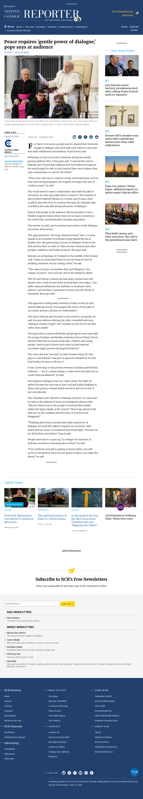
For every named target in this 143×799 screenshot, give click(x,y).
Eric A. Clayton (45, 524)
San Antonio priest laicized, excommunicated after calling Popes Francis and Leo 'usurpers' (121, 90)
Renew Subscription (105, 701)
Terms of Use (72, 782)
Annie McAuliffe (11, 528)
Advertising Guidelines (57, 782)
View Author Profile (11, 136)
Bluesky (63, 773)
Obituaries (9, 754)
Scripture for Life (12, 720)
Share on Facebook (80, 137)
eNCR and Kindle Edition (107, 715)
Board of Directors (104, 752)
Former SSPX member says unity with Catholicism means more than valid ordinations (121, 140)
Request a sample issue (106, 720)
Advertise (9, 758)
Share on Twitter (85, 137)
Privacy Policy (102, 742)
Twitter (69, 773)
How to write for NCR (59, 737)
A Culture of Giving (58, 706)
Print (96, 137)
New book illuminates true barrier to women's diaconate (18, 519)
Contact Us (54, 732)
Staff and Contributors (106, 747)
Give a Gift (100, 706)
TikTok (91, 773)
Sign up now (127, 15)
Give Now (53, 696)
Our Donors (54, 720)
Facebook (75, 773)
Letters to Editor (57, 747)
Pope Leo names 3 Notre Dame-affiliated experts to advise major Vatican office (121, 189)
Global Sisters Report (19, 31)
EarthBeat (81, 27)
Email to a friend (91, 137)
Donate (134, 30)
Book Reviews (14, 504)
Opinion (52, 27)
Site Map (93, 782)
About (98, 732)
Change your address (59, 752)
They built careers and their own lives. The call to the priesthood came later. (121, 236)
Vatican (29, 27)
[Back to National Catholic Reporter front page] (42, 16)
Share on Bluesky (74, 137)
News (19, 27)
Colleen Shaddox (79, 531)
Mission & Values (103, 737)
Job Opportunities (57, 742)
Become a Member (58, 701)
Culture (40, 27)
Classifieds (9, 749)
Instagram (86, 773)
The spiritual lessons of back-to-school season (52, 517)
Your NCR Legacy (57, 715)
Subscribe (134, 26)
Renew (124, 26)
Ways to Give (55, 711)
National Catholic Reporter (134, 772)
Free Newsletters (103, 711)
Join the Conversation (13, 161)
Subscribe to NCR (103, 696)
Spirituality (66, 27)
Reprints (53, 756)
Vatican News (22, 52)
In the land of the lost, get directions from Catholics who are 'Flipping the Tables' (85, 520)
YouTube (80, 773)
